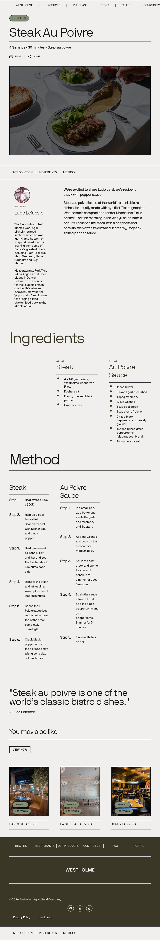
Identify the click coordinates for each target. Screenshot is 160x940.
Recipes (21, 845)
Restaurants (45, 845)
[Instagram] (80, 908)
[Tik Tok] (89, 908)
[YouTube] (71, 908)
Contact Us (91, 845)
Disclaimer (45, 917)
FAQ (115, 845)
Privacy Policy (22, 917)
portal (139, 845)
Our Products (68, 845)
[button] (15, 56)
